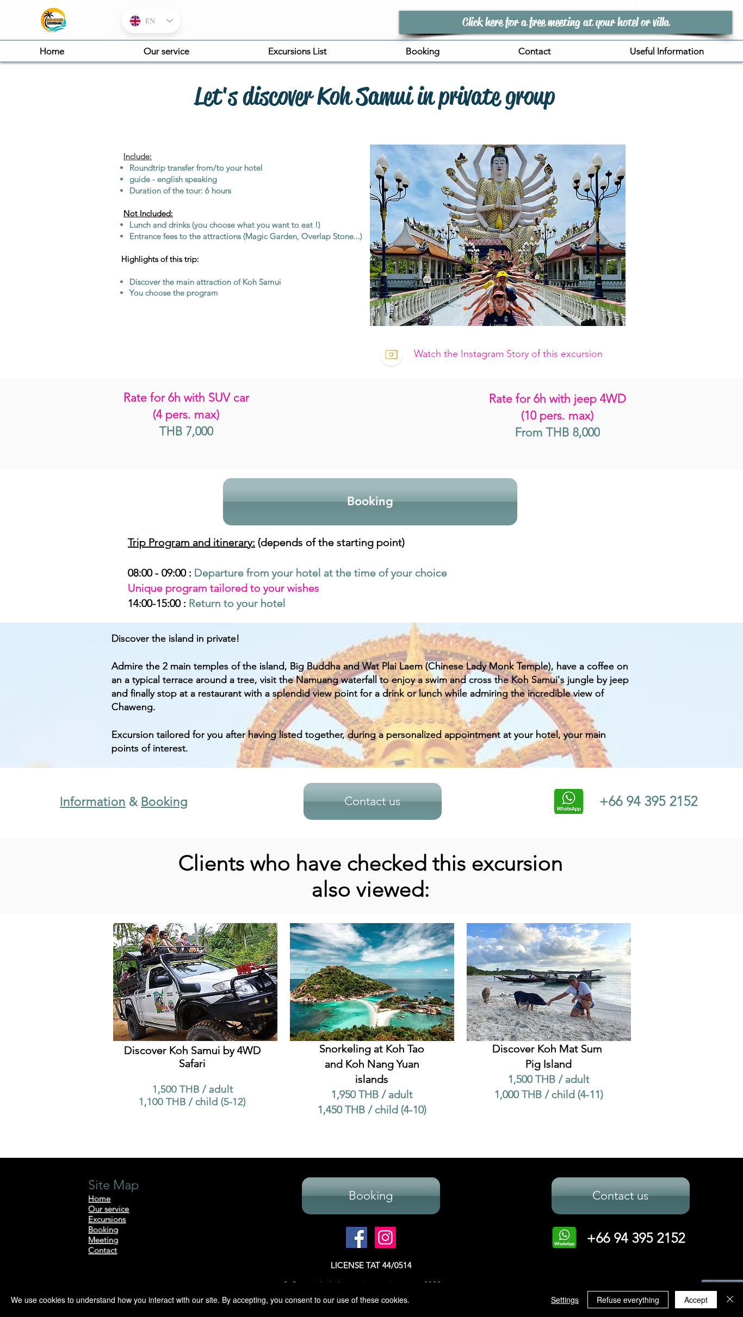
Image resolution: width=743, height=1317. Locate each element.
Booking (164, 801)
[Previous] (385, 235)
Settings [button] (565, 1299)
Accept (696, 1299)
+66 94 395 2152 (636, 1238)
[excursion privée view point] (478, 309)
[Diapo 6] (530, 309)
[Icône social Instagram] (385, 1237)
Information (93, 801)
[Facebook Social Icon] (356, 1237)
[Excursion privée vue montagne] (465, 309)
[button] (297, 51)
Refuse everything (628, 1299)
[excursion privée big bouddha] (491, 309)
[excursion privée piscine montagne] (517, 309)
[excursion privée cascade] (505, 309)
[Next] (610, 235)
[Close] (729, 1299)
